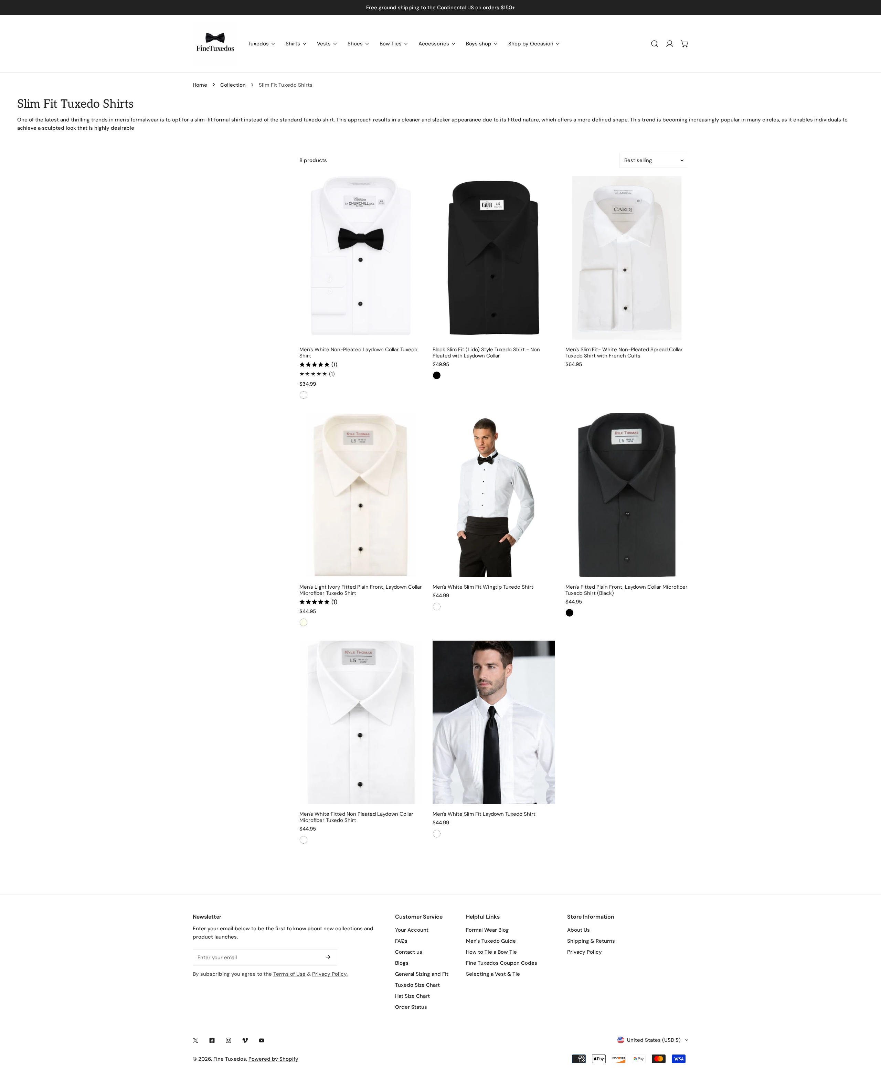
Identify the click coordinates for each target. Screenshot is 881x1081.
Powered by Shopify (273, 1059)
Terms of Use (289, 974)
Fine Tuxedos (229, 1059)
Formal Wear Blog (487, 930)
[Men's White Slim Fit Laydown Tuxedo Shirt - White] (437, 834)
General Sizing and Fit (421, 974)
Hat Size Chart (412, 996)
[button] (684, 43)
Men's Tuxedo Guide (491, 941)
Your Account (411, 930)
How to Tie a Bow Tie (491, 952)
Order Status (411, 1007)
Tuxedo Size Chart (417, 985)
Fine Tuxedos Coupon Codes (501, 963)
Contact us (408, 952)
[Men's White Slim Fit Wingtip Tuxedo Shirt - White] (437, 606)
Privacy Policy (584, 952)
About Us (578, 930)
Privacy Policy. (330, 974)
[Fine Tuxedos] (215, 43)
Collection (233, 85)
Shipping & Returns (591, 941)
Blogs (401, 963)
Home (200, 85)
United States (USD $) (654, 1040)
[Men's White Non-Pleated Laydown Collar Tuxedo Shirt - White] (303, 395)
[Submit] (328, 957)
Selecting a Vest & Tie (493, 974)
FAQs (401, 941)
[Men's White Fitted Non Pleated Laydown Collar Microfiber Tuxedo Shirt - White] (303, 840)
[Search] (654, 43)
